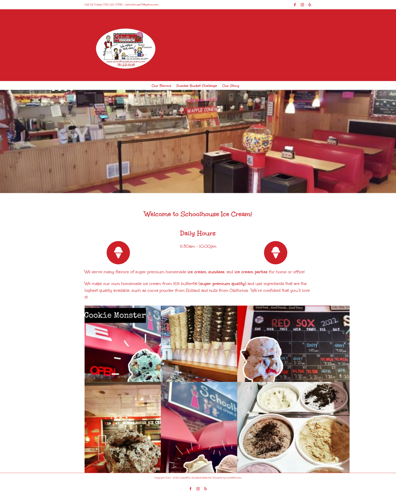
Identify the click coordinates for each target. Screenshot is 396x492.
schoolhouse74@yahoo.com (141, 4)
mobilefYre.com (234, 477)
